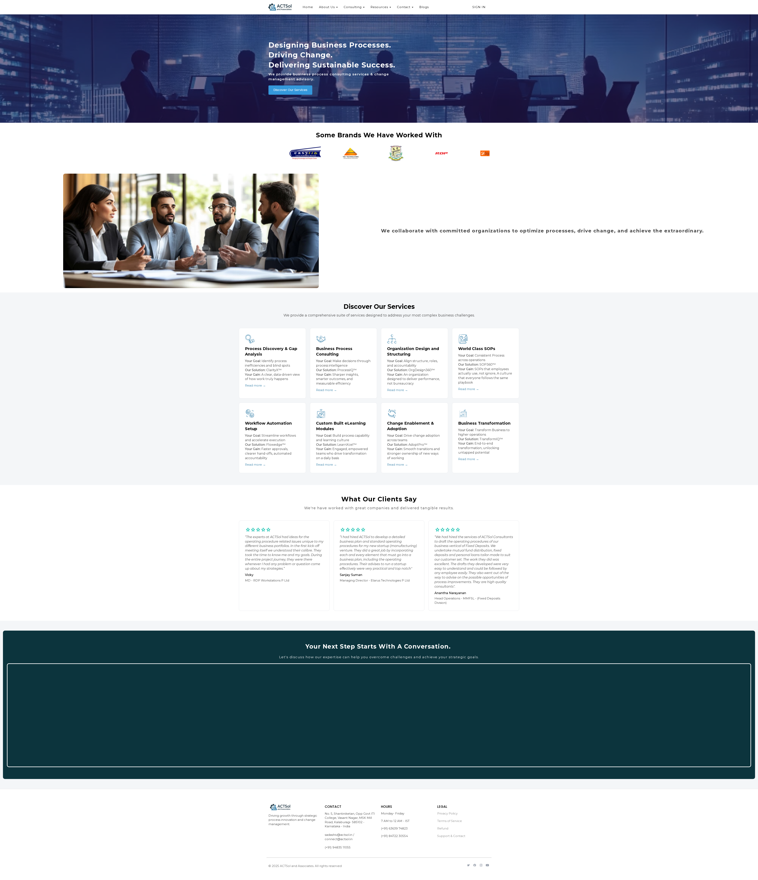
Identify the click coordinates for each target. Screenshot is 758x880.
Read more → (255, 385)
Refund (442, 828)
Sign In (479, 7)
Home (308, 7)
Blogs (424, 7)
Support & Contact (451, 836)
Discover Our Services (290, 90)
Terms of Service (449, 821)
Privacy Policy (447, 813)
